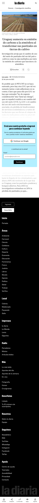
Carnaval (5, 239)
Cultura (4, 249)
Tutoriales (5, 470)
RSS (3, 438)
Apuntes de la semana (10, 374)
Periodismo (6, 348)
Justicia (5, 268)
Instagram (6, 448)
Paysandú (5, 310)
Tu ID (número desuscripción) (8, 405)
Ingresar (8, 204)
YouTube (5, 441)
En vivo (4, 377)
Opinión (5, 278)
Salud (4, 285)
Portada (5, 223)
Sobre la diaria (7, 419)
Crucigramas (7, 389)
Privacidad (6, 476)
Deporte (5, 252)
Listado (4, 401)
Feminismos (6, 262)
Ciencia (10, 8)
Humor (4, 385)
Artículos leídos (7, 355)
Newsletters (6, 435)
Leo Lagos (5, 77)
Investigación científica (23, 8)
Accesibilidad (7, 473)
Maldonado (6, 307)
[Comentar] (28, 69)
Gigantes (5, 336)
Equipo (4, 422)
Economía (5, 255)
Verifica (5, 291)
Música (4, 351)
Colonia (5, 304)
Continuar (19, 162)
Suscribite (8, 210)
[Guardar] (23, 69)
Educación (6, 259)
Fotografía (6, 382)
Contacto (5, 480)
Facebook (5, 451)
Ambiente (5, 236)
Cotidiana (5, 246)
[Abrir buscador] (36, 3)
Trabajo (5, 288)
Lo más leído (6, 367)
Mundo (4, 275)
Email (5, 153)
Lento (4, 332)
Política (4, 281)
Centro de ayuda (8, 467)
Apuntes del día (8, 370)
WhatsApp (6, 444)
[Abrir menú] (3, 3)
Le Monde (6, 329)
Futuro (4, 265)
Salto (4, 313)
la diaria (5, 326)
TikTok (4, 454)
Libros (4, 272)
